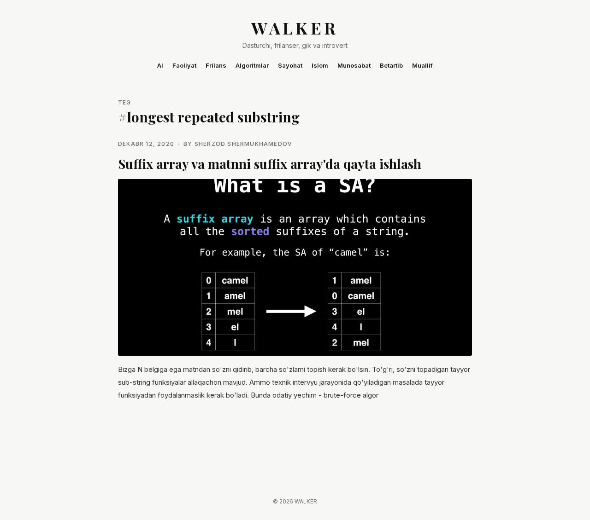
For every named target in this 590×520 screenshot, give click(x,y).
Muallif (422, 65)
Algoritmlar (252, 65)
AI (160, 65)
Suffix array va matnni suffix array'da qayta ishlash (269, 163)
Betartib (391, 65)
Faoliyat (184, 65)
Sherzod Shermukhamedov (243, 143)
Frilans (216, 65)
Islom (320, 65)
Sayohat (290, 65)
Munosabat (354, 65)
